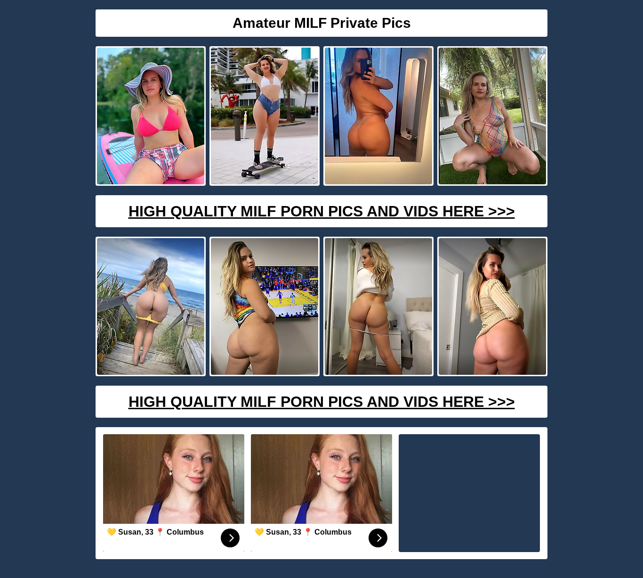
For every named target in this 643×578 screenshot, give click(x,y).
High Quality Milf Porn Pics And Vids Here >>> (322, 211)
